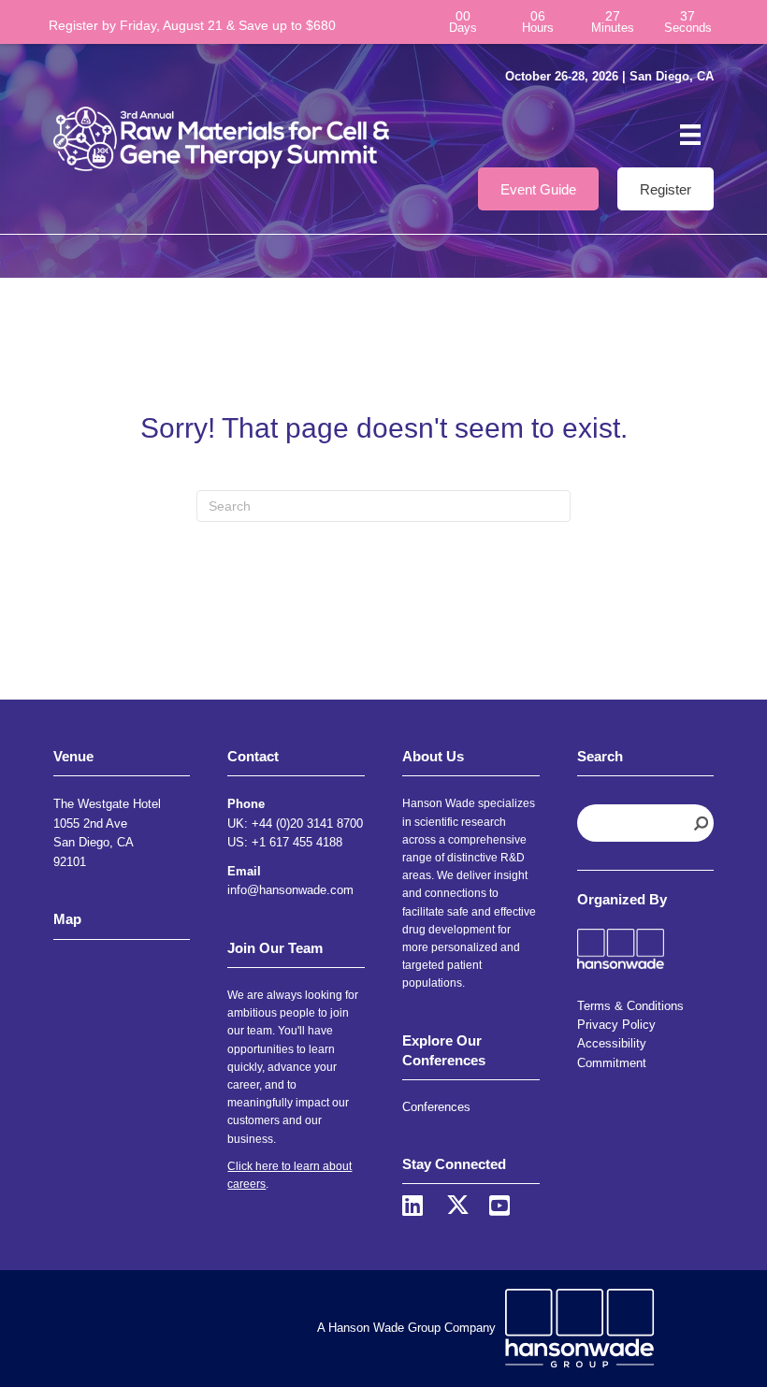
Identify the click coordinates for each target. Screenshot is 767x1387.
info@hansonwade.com (290, 890)
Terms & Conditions (630, 1006)
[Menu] (690, 134)
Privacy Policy (616, 1025)
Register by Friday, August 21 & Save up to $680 (192, 25)
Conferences (436, 1107)
